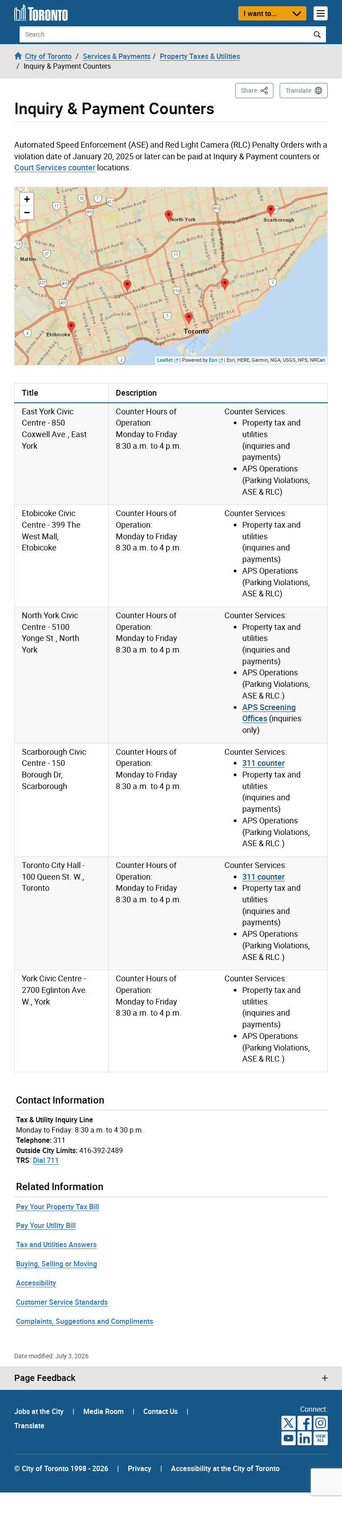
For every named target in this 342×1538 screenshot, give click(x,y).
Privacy (139, 1468)
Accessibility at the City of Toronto (225, 1468)
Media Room (104, 1411)
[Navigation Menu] (321, 13)
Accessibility (36, 1283)
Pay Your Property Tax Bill (57, 1206)
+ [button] (27, 199)
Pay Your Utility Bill (46, 1225)
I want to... (260, 13)
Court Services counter (54, 167)
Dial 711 (46, 1160)
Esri (213, 359)
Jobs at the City (39, 1411)
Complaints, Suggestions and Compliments (84, 1321)
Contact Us (161, 1411)
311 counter (263, 762)
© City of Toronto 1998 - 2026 (61, 1468)
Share (257, 90)
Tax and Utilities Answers (56, 1244)
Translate (298, 90)
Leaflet (165, 359)
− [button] (27, 212)
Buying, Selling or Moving (56, 1264)
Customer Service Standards (62, 1302)
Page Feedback (44, 1378)
